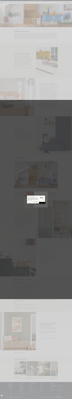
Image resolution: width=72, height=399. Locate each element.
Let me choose (36, 202)
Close (30, 202)
